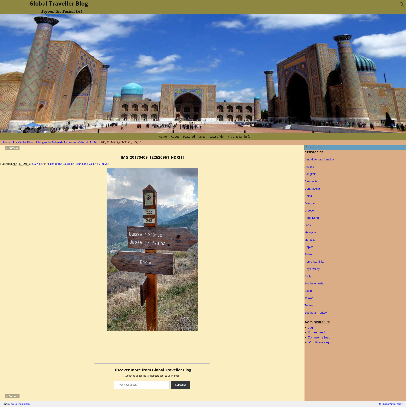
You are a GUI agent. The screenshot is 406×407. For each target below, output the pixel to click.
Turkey (308, 305)
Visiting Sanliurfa (239, 136)
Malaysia (310, 232)
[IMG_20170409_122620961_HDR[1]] (152, 249)
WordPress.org (318, 342)
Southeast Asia (314, 283)
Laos (307, 225)
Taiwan (308, 298)
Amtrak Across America (319, 159)
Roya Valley (312, 268)
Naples (308, 247)
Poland (308, 254)
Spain (308, 290)
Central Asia (312, 188)
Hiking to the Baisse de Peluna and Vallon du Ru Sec (67, 142)
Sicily (307, 276)
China (308, 196)
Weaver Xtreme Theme (393, 403)
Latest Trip (217, 136)
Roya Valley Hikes (23, 142)
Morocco (309, 239)
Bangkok (310, 174)
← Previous (12, 147)
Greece (309, 210)
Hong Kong (311, 217)
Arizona (309, 166)
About (175, 136)
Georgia (309, 203)
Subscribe (181, 384)
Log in (312, 327)
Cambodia (311, 181)
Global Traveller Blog (20, 403)
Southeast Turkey (315, 312)
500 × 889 (37, 164)
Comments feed (319, 337)
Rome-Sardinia (314, 261)
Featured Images (194, 136)
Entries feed (316, 332)
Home (163, 136)
